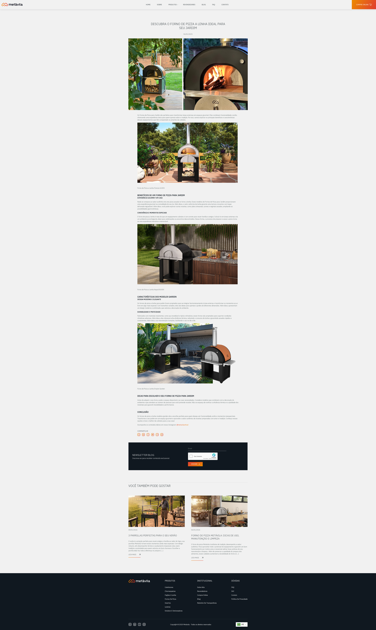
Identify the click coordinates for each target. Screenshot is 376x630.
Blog (204, 5)
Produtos (172, 5)
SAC (232, 591)
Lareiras (167, 607)
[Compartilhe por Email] (158, 438)
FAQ (213, 5)
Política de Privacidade (239, 599)
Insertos (168, 603)
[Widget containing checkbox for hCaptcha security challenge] (203, 456)
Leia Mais (132, 555)
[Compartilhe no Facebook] (149, 438)
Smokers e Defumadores (174, 611)
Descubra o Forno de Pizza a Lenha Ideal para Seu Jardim (188, 26)
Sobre (159, 5)
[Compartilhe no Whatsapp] (139, 438)
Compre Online (362, 5)
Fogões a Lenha (170, 595)
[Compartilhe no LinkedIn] (144, 438)
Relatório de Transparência (207, 603)
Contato (225, 5)
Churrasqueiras (170, 591)
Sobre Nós (201, 587)
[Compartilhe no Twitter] (153, 438)
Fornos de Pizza (170, 599)
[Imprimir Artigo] (162, 438)
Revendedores (189, 5)
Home (148, 5)
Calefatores (169, 587)
